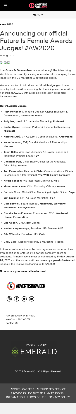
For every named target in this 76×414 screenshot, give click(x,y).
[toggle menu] (5, 5)
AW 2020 (6, 24)
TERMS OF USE (36, 397)
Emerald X (28, 371)
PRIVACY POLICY (59, 397)
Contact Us (12, 322)
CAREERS (28, 389)
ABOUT (15, 389)
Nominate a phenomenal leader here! (23, 271)
